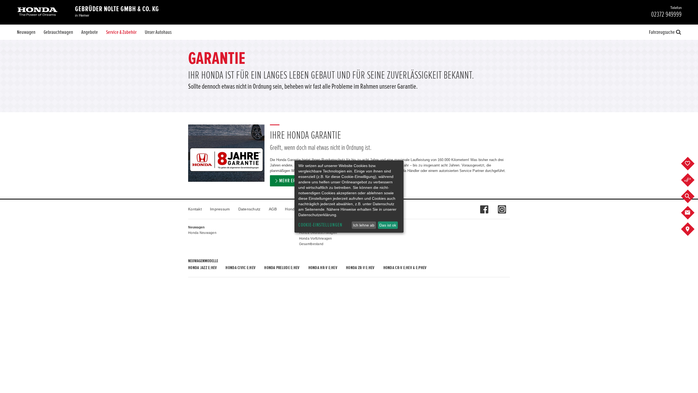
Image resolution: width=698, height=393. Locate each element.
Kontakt (195, 209)
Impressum (220, 209)
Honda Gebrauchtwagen (318, 233)
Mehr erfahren (294, 180)
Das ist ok (387, 225)
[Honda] (37, 12)
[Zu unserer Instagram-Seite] (502, 206)
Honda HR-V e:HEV (322, 268)
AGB (273, 209)
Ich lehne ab (363, 225)
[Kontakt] (691, 213)
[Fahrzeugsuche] (691, 196)
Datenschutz (249, 209)
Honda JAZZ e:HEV (202, 268)
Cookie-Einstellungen (320, 225)
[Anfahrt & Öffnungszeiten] (691, 229)
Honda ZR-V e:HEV (360, 268)
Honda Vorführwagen (315, 238)
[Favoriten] (691, 164)
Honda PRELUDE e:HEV (281, 268)
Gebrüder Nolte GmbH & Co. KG (117, 9)
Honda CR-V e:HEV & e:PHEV (405, 268)
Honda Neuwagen (202, 233)
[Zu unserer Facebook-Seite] (484, 206)
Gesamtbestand (311, 244)
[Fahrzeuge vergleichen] (691, 180)
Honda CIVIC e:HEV (240, 268)
